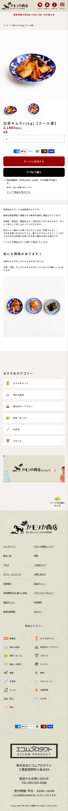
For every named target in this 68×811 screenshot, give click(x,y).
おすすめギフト (21, 383)
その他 (43, 698)
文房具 (16, 429)
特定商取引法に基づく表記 (15, 592)
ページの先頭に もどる (57, 504)
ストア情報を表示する (19, 192)
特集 (36, 555)
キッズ (13, 690)
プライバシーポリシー (44, 592)
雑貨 (42, 672)
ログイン (38, 611)
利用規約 (7, 583)
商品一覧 (7, 555)
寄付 (12, 707)
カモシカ (17, 440)
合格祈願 (44, 689)
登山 (12, 698)
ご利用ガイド (40, 565)
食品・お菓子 (15, 664)
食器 (12, 672)
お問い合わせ (40, 574)
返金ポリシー (40, 583)
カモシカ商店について (44, 546)
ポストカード (46, 681)
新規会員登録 (9, 611)
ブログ (6, 565)
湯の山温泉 (18, 394)
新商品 (13, 638)
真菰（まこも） (21, 417)
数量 (5, 132)
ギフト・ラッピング (12, 574)
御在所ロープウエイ (23, 406)
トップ (5, 25)
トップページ (9, 546)
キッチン (44, 664)
